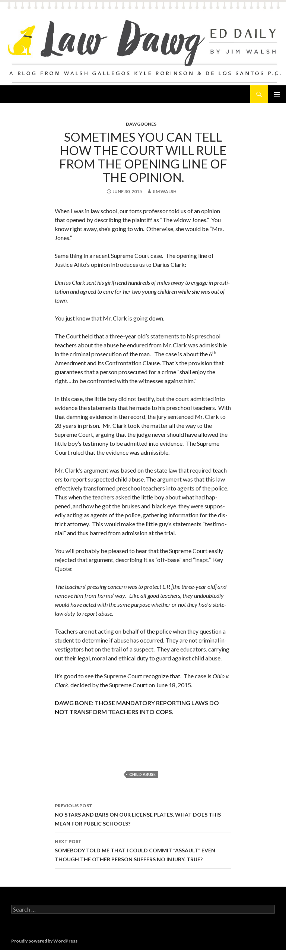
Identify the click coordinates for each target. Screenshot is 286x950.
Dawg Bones (141, 124)
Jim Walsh (164, 191)
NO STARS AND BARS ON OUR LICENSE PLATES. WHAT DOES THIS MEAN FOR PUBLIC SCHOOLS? (138, 815)
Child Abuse (142, 774)
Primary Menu (277, 94)
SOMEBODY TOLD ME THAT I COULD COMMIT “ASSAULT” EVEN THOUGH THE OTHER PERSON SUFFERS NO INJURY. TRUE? (135, 850)
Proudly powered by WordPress (44, 941)
